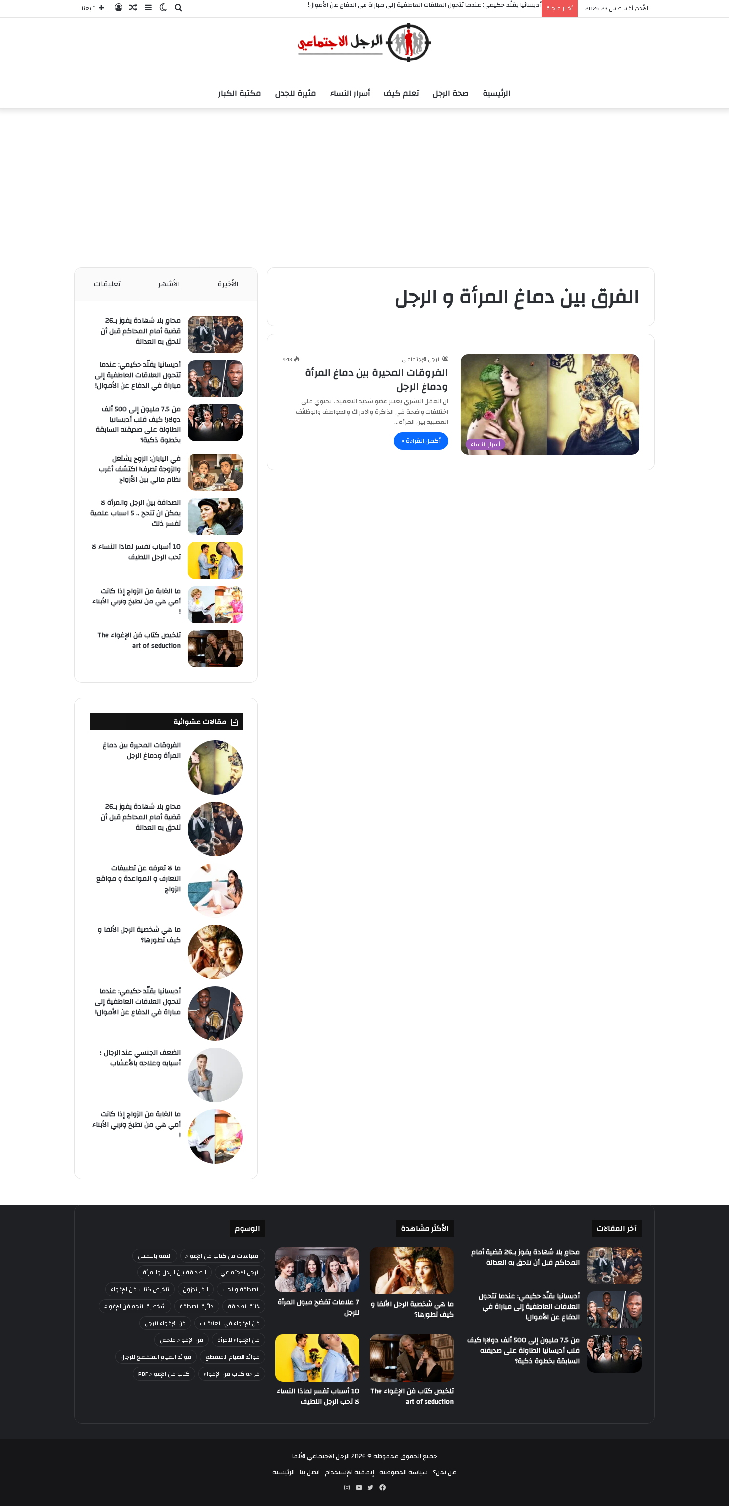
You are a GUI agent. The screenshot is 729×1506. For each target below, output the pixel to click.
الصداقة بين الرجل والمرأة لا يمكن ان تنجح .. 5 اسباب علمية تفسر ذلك (135, 513)
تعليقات (107, 284)
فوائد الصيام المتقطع (232, 1356)
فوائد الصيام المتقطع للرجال (156, 1356)
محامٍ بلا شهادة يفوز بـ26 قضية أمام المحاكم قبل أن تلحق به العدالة (141, 331)
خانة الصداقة (244, 1306)
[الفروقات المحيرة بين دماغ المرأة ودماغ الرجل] (215, 767)
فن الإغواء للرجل (165, 1323)
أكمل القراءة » (421, 441)
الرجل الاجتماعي (240, 1272)
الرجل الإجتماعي (421, 359)
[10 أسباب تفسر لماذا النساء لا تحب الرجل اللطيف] (215, 560)
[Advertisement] (364, 183)
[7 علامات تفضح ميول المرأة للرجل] (317, 1269)
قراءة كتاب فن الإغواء (232, 1373)
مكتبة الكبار (239, 93)
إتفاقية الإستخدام (349, 1472)
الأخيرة (228, 284)
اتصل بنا (310, 1472)
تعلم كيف (401, 93)
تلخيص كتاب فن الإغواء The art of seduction (139, 640)
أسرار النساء (350, 93)
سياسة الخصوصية (403, 1472)
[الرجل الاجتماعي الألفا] (364, 42)
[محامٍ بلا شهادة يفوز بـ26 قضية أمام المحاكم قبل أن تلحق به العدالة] (215, 334)
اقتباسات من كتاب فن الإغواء (222, 1255)
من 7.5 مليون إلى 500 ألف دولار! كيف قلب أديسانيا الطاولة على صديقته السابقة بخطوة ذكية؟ (138, 425)
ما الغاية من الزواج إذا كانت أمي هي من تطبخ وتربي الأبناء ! (136, 601)
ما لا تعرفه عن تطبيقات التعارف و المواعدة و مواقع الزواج (138, 879)
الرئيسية (497, 93)
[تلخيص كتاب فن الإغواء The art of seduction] (215, 648)
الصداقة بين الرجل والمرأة (174, 1272)
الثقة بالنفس (155, 1255)
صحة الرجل (451, 93)
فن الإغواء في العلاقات (230, 1323)
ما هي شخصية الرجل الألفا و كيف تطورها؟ (139, 935)
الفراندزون (195, 1289)
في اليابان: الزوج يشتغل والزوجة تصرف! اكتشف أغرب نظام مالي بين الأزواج (140, 469)
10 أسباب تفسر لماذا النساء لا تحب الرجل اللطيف (136, 552)
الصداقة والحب (241, 1289)
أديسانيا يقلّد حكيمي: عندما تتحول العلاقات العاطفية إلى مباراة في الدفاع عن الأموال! (138, 375)
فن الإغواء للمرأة (238, 1339)
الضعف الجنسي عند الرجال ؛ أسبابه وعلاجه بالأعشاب (140, 1058)
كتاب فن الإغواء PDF (164, 1373)
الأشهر (169, 284)
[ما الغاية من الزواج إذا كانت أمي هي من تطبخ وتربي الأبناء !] (215, 604)
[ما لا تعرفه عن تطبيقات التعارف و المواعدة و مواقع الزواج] (215, 890)
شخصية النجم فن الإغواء (135, 1306)
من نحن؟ (445, 1472)
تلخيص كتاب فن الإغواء (140, 1289)
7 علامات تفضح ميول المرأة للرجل (318, 1307)
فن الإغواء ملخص (181, 1339)
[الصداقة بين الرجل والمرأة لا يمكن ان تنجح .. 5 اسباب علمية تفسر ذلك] (215, 516)
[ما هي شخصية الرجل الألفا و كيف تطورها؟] (215, 952)
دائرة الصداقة (197, 1306)
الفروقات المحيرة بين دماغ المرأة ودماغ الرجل (376, 379)
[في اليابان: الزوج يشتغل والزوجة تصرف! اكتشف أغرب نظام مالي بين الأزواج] (215, 472)
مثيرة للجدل (295, 93)
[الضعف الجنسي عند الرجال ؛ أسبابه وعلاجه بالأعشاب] (215, 1075)
